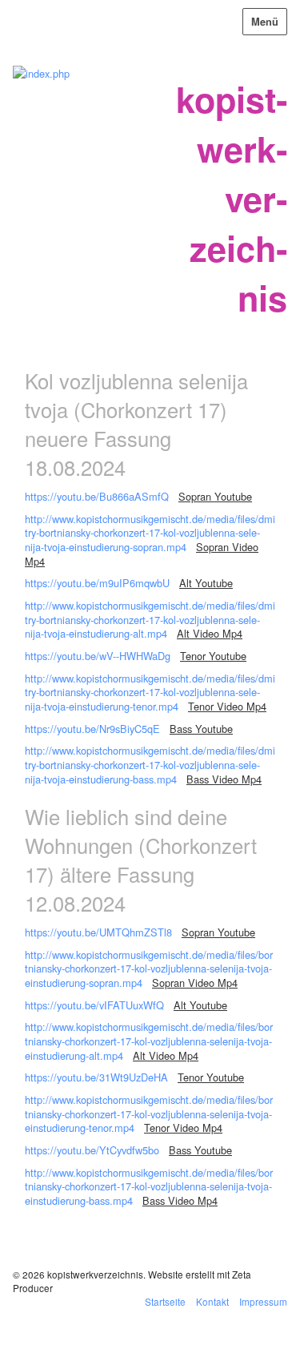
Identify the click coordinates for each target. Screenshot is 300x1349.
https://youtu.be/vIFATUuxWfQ (94, 1005)
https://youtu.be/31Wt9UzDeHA (96, 1077)
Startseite (165, 1301)
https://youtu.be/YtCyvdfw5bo (92, 1150)
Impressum (263, 1301)
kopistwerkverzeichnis (231, 198)
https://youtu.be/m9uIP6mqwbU (97, 582)
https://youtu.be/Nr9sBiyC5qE (92, 728)
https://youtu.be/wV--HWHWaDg (97, 655)
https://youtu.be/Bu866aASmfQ (97, 496)
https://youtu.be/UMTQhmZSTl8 (98, 932)
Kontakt (212, 1301)
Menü (264, 21)
